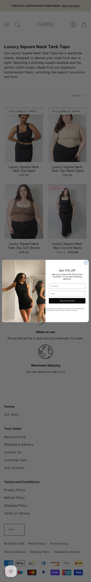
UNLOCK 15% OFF (67, 301)
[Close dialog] (86, 262)
